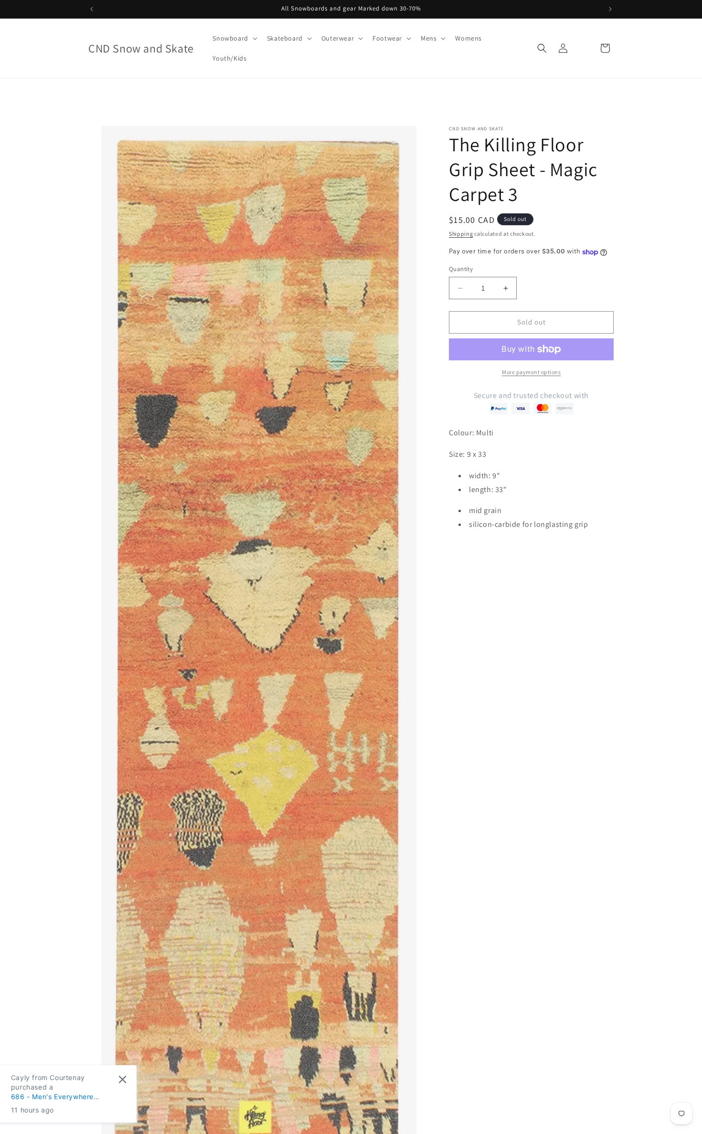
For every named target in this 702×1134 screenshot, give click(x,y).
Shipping (461, 233)
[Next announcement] (610, 9)
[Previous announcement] (91, 9)
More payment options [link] (531, 372)
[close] (174, 1079)
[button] (234, 38)
